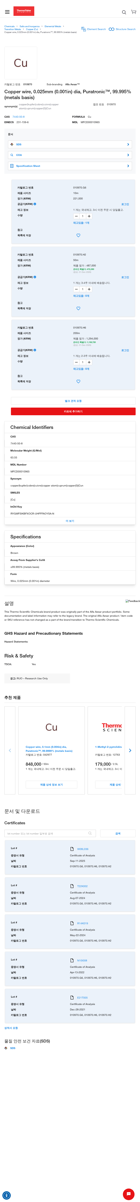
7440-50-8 (19, 116)
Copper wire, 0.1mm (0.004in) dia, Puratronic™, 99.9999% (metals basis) (49, 748)
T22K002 (82, 886)
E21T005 (82, 997)
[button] (6, 1195)
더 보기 (70, 520)
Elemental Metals (53, 26)
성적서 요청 (11, 1028)
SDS (18, 144)
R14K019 (82, 923)
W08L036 (82, 849)
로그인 (125, 204)
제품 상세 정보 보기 (51, 784)
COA (19, 155)
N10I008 (82, 960)
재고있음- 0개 (81, 295)
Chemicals (9, 26)
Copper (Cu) (32, 29)
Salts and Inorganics (30, 26)
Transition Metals (12, 29)
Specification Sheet (28, 165)
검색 (117, 833)
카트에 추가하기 (73, 411)
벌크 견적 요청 (73, 400)
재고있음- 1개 (81, 222)
